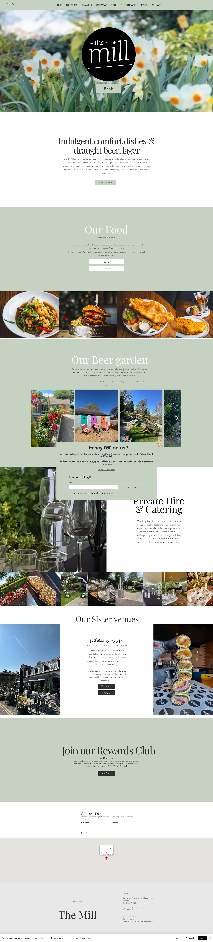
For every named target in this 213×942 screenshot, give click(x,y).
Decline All (190, 938)
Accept (202, 938)
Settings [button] (179, 938)
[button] (61, 445)
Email (71, 483)
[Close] (210, 938)
